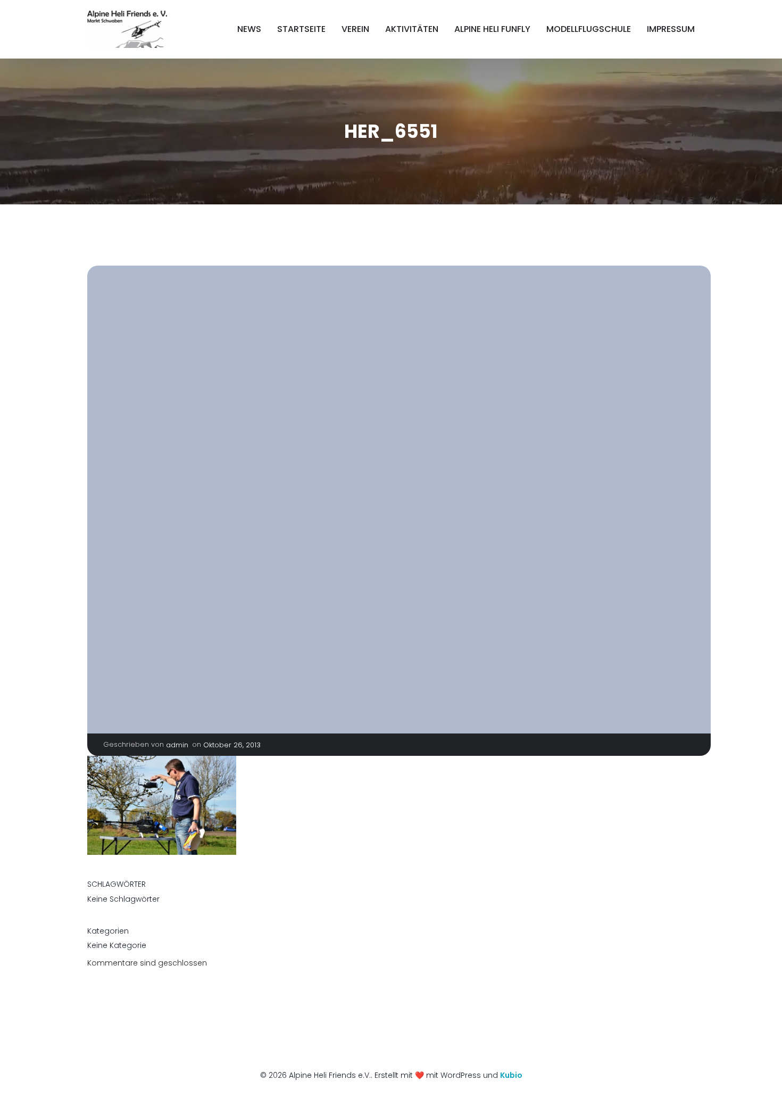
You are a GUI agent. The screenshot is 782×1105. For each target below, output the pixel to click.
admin (177, 745)
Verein (355, 29)
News (249, 29)
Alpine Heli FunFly (492, 29)
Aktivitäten (411, 29)
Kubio (511, 1075)
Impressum (671, 29)
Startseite (301, 29)
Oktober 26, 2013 (232, 745)
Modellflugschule (588, 29)
